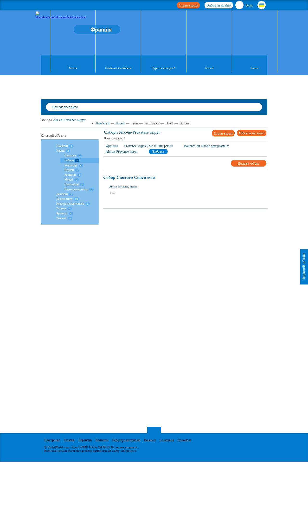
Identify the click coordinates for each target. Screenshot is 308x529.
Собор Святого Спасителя (129, 177)
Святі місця (71, 184)
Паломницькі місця (76, 189)
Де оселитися (64, 198)
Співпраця (167, 440)
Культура (62, 213)
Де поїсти (62, 194)
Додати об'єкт (249, 163)
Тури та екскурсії (163, 68)
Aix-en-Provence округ (69, 120)
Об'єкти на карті (251, 133)
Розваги (61, 208)
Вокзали (61, 218)
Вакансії (150, 440)
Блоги (254, 68)
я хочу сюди (123, 197)
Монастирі (70, 165)
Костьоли (70, 174)
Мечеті (68, 179)
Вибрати (158, 151)
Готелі (209, 68)
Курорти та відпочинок (70, 203)
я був (119, 190)
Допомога (184, 440)
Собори (69, 160)
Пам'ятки (62, 146)
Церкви (69, 170)
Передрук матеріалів (126, 440)
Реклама (69, 440)
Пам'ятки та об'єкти (118, 68)
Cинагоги (70, 155)
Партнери (85, 440)
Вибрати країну (218, 5)
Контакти (102, 440)
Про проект (52, 440)
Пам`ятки (102, 123)
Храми (60, 150)
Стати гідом (188, 5)
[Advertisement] (190, 219)
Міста (73, 68)
